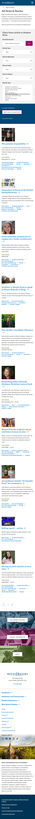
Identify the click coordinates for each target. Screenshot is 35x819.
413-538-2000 (17, 684)
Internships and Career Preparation (11, 167)
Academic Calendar (7, 718)
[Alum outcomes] (17, 92)
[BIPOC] (17, 100)
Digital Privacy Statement (9, 804)
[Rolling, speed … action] (8, 521)
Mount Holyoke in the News (16, 406)
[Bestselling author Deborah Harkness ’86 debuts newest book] (8, 372)
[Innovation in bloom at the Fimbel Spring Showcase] (8, 183)
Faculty (18, 164)
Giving (3, 590)
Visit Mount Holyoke (8, 712)
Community (26, 452)
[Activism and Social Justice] (17, 88)
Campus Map (6, 727)
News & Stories (10, 7)
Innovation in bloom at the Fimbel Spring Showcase (17, 191)
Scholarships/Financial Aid (9, 591)
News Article (5, 206)
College (4, 406)
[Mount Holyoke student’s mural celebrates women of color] (8, 422)
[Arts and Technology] (17, 94)
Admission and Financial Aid (13, 696)
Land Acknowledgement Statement (12, 811)
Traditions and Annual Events (10, 211)
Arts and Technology (7, 164)
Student (19, 169)
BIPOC (18, 452)
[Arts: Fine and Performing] (17, 95)
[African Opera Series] (17, 90)
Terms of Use (6, 808)
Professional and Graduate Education (12, 455)
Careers (4, 724)
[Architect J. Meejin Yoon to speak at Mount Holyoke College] (8, 280)
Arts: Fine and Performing (9, 263)
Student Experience (9, 700)
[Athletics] (17, 97)
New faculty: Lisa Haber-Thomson (17, 330)
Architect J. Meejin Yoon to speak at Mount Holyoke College (17, 288)
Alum (28, 206)
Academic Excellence (22, 162)
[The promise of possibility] (8, 134)
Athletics (4, 721)
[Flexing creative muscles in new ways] (8, 557)
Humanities (27, 164)
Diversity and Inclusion (8, 453)
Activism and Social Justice (19, 450)
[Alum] (17, 91)
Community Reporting (8, 814)
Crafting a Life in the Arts (9, 302)
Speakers (4, 304)
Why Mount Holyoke (10, 704)
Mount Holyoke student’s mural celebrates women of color (16, 430)
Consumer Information (8, 730)
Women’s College (15, 304)
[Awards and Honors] (17, 98)
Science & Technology (8, 169)
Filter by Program (7, 74)
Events (4, 715)
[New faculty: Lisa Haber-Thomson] (8, 321)
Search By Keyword (7, 39)
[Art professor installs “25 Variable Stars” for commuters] (8, 471)
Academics (6, 693)
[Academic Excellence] (17, 87)
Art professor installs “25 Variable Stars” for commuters (17, 482)
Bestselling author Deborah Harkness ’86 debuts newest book (17, 382)
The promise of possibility (14, 143)
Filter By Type (6, 48)
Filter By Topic (6, 83)
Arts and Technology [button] (12, 112)
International (5, 165)
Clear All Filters (7, 118)
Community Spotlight (8, 162)
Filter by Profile (6, 65)
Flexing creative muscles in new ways (16, 567)
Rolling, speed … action (12, 528)
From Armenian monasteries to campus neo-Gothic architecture (17, 237)
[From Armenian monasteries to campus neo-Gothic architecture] (8, 227)
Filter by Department (8, 57)
